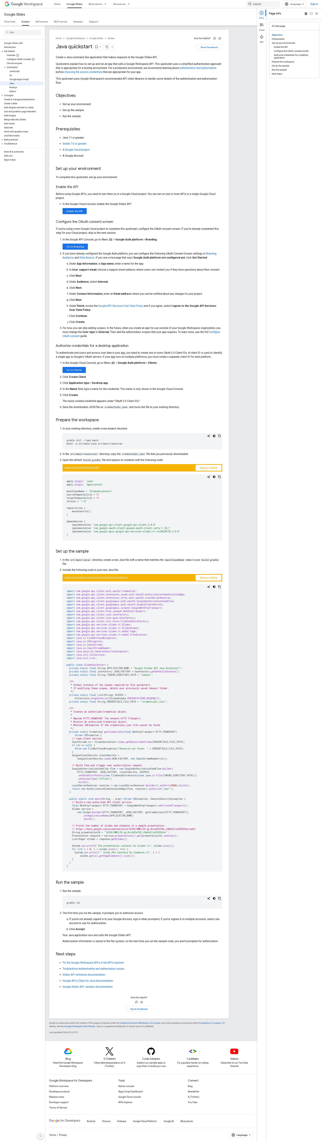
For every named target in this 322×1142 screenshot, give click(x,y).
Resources (119, 4)
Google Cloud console (129, 1097)
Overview (9, 21)
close (317, 14)
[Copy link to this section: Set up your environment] (104, 169)
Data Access (86, 257)
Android (91, 1121)
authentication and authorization (197, 68)
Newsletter (193, 1091)
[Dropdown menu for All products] (106, 4)
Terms (52, 1135)
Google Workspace (75, 38)
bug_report (306, 14)
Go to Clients (74, 369)
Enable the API (75, 211)
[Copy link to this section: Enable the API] (81, 187)
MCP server (60, 21)
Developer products (59, 1091)
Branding (211, 253)
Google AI (169, 1121)
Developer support (59, 1102)
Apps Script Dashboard (130, 1091)
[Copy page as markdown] (107, 47)
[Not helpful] (219, 38)
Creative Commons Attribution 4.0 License (140, 1023)
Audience (68, 257)
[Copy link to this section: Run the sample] (87, 883)
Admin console (126, 1086)
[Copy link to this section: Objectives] (79, 96)
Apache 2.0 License (211, 1023)
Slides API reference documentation (84, 974)
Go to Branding (75, 246)
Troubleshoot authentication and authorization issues (93, 968)
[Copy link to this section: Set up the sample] (92, 552)
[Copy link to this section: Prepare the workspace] (102, 420)
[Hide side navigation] (40, 1136)
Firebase (121, 1121)
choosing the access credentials (83, 72)
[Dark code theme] (214, 436)
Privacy (63, 1135)
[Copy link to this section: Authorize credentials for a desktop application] (131, 346)
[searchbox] (22, 32)
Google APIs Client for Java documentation (88, 980)
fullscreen (311, 14)
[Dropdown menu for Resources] (130, 4)
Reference (42, 21)
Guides (25, 21)
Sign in (314, 4)
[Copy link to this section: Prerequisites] (83, 129)
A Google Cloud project (76, 149)
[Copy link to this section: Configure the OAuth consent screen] (116, 222)
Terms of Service (58, 1107)
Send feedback (209, 47)
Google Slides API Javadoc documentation (88, 986)
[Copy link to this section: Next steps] (78, 954)
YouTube (192, 1102)
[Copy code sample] (219, 436)
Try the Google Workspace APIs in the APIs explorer (93, 962)
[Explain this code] (208, 436)
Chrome (106, 1121)
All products (95, 4)
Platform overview (59, 1086)
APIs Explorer (125, 1102)
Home (57, 4)
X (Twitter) (193, 1097)
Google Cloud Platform (145, 1121)
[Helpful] (214, 38)
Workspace (33, 4)
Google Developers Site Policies (79, 1026)
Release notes (56, 1097)
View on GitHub (208, 467)
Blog (190, 1086)
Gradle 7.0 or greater (74, 143)
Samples (78, 21)
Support (93, 21)
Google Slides (75, 4)
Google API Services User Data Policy (120, 305)
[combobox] (263, 4)
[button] (22, 51)
